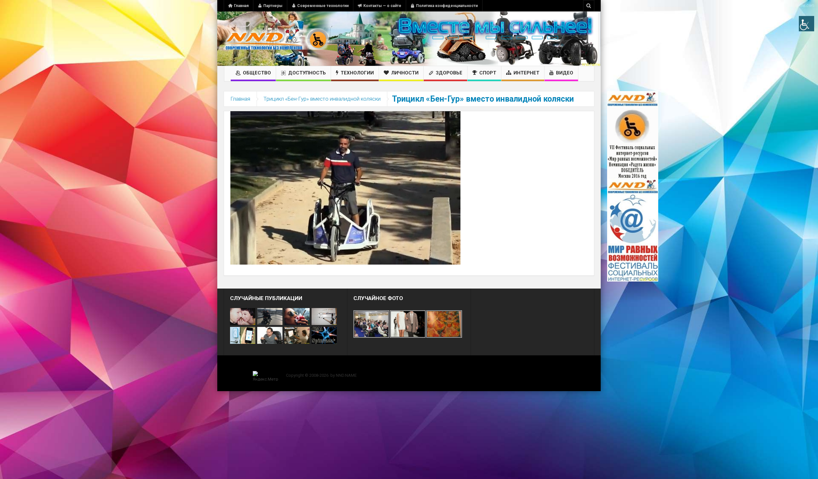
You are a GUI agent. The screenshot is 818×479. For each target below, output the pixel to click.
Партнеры (272, 6)
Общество (257, 73)
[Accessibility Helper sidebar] (806, 23)
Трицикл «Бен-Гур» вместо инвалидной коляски (322, 99)
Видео (564, 73)
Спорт (487, 73)
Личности (405, 73)
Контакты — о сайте (382, 6)
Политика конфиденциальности (447, 6)
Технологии (357, 73)
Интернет (526, 73)
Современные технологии (323, 6)
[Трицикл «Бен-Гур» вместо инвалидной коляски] (345, 187)
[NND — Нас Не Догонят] (276, 38)
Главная (241, 6)
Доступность (307, 73)
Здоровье (449, 73)
